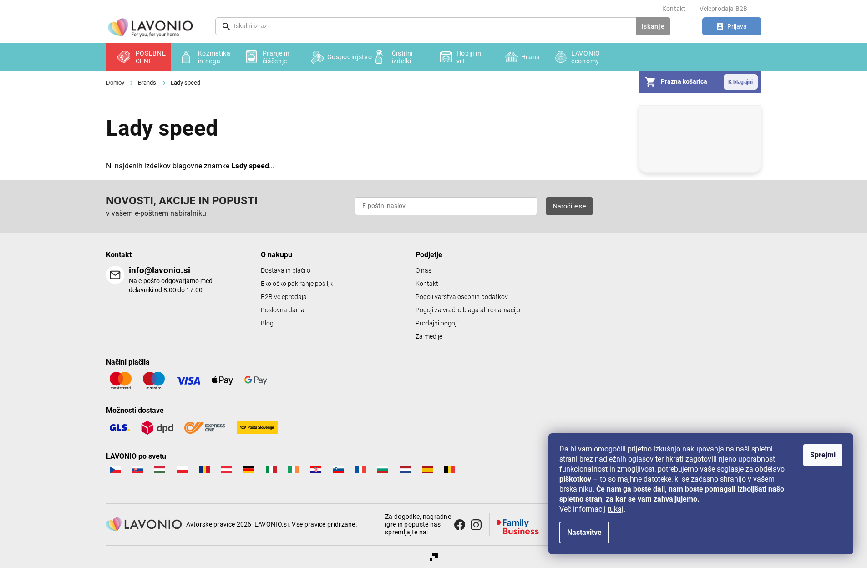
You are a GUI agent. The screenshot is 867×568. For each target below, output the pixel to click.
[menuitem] (138, 57)
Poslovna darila (282, 310)
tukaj (616, 509)
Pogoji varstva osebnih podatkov (462, 297)
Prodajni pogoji (437, 323)
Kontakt (673, 8)
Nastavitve (584, 532)
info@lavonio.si (159, 270)
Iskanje (653, 26)
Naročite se (569, 206)
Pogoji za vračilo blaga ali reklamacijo (468, 310)
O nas (423, 270)
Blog (267, 323)
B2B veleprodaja (284, 297)
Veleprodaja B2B (724, 8)
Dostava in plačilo (285, 270)
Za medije (429, 336)
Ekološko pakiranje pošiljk (297, 284)
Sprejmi (823, 455)
